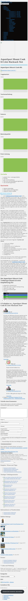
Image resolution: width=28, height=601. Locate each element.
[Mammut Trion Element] (9, 496)
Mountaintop (12, 27)
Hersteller (8, 18)
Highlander (11, 22)
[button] (6, 293)
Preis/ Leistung (4, 435)
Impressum (5, 596)
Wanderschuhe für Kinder (9, 514)
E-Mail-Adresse (5, 422)
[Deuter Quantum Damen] (9, 492)
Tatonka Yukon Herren (8, 501)
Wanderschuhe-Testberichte (9, 512)
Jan (9, 311)
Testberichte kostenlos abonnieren (12, 591)
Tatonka (11, 29)
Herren (5, 38)
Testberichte (6, 9)
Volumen (8, 10)
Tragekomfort (4, 428)
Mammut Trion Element (8, 498)
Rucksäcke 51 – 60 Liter (14, 14)
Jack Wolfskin (12, 23)
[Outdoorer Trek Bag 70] (9, 504)
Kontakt (5, 599)
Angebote (5, 33)
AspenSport (12, 19)
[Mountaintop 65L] (8, 485)
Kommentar (4, 407)
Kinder (5, 36)
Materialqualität (4, 433)
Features (2, 432)
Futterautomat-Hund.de (8, 562)
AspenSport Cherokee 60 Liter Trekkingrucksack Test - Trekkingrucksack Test (14, 398)
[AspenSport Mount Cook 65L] (8, 70)
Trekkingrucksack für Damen (10, 470)
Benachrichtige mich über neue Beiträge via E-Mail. (14, 441)
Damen (5, 37)
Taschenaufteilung (5, 430)
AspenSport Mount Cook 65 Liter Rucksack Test (12, 524)
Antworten (5, 359)
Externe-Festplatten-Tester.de (10, 560)
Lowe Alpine (12, 24)
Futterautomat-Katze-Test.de (9, 561)
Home (4, 6)
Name (2, 419)
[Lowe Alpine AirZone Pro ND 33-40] (12, 477)
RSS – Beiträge (10, 582)
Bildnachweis (6, 597)
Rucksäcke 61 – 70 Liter (14, 15)
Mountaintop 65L (7, 486)
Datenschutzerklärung (5, 460)
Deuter (10, 20)
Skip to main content (5, 1)
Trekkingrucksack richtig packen (10, 469)
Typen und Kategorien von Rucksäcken (12, 471)
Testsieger (5, 32)
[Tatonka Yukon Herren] (9, 500)
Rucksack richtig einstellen (7, 554)
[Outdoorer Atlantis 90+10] (9, 489)
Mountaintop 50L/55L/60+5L (10, 482)
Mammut (11, 25)
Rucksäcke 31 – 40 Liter (14, 11)
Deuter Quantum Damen (9, 494)
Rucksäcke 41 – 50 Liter (14, 12)
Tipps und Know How (8, 40)
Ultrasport (11, 31)
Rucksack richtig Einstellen (9, 468)
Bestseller (5, 7)
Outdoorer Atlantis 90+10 (9, 490)
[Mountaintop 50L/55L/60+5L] (10, 481)
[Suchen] (14, 462)
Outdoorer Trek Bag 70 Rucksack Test (9, 543)
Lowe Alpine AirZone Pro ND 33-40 (11, 478)
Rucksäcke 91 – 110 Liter (15, 16)
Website (2, 426)
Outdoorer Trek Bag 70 (8, 505)
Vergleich (5, 34)
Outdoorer (11, 28)
